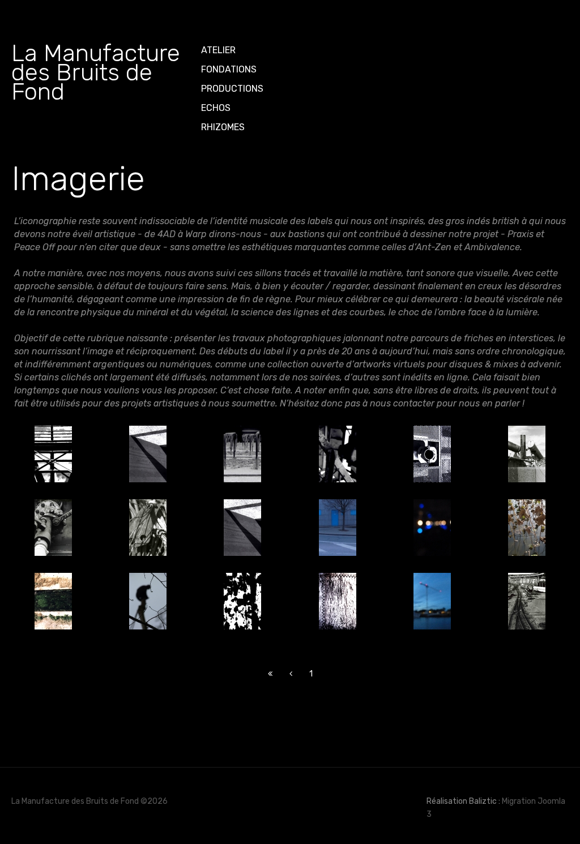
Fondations (229, 69)
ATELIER (218, 50)
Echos (216, 107)
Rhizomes (223, 127)
